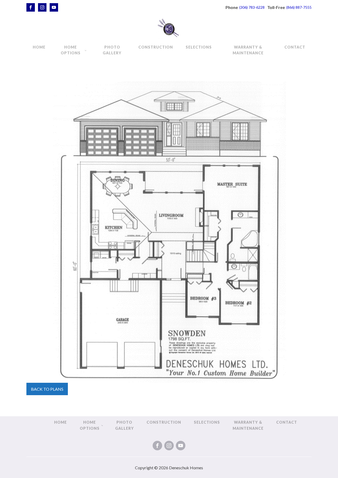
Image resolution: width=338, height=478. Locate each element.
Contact (294, 47)
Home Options (71, 50)
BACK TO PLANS (47, 388)
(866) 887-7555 (299, 7)
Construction (155, 47)
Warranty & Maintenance (248, 50)
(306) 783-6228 (252, 7)
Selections (199, 47)
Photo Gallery (112, 50)
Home (39, 47)
